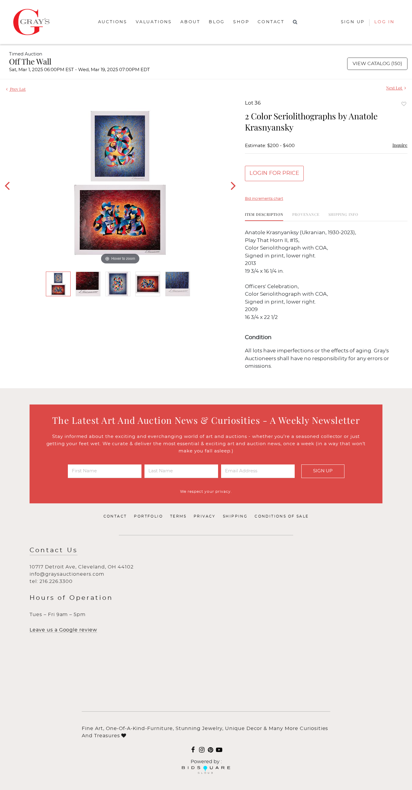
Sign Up (323, 471)
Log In (384, 22)
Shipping (235, 516)
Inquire (399, 145)
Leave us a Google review (63, 630)
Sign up (353, 22)
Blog (217, 22)
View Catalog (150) (377, 63)
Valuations (154, 22)
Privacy (205, 516)
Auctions (112, 22)
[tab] (264, 216)
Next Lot (394, 87)
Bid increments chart (264, 198)
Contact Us (54, 550)
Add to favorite (403, 103)
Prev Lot (17, 89)
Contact (271, 22)
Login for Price (274, 173)
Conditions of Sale (282, 516)
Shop (241, 22)
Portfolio (148, 516)
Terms (178, 516)
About (190, 22)
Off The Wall (30, 61)
